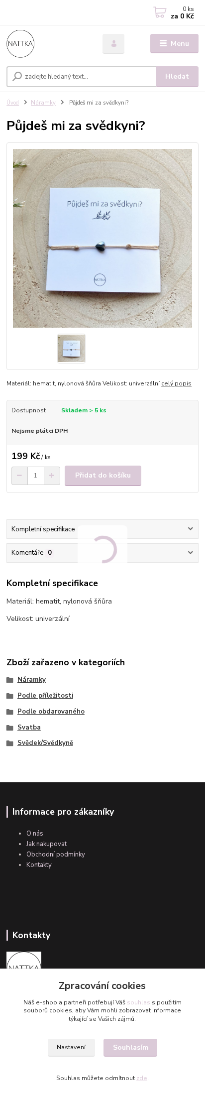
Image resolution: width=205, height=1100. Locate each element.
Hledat (177, 76)
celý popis (176, 383)
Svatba (29, 727)
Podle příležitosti (45, 695)
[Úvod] (46, 44)
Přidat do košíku (103, 475)
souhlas (138, 1002)
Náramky (43, 103)
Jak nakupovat (46, 844)
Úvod (12, 103)
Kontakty (39, 864)
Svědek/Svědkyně (45, 742)
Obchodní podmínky (55, 854)
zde (141, 1078)
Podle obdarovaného (51, 711)
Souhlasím (130, 1047)
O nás (34, 833)
